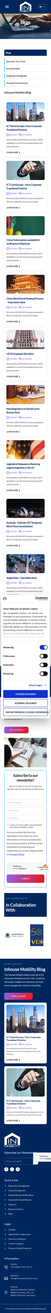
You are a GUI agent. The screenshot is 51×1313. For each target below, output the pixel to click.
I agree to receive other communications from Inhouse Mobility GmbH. (26, 826)
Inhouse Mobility (13, 68)
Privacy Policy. (17, 854)
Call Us (14, 1264)
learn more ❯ (13, 152)
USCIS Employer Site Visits (20, 353)
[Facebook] (6, 1169)
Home (21, 29)
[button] (42, 6)
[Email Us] (6, 1278)
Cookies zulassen (25, 694)
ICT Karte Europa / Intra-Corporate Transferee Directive (23, 1038)
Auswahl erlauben (25, 703)
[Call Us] (6, 1267)
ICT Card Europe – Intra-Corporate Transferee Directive (23, 1102)
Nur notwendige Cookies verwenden (27, 712)
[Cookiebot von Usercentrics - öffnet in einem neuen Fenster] (36, 599)
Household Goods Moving (16, 83)
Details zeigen (35, 685)
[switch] (44, 656)
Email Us (14, 1275)
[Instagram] (12, 1169)
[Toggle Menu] (7, 7)
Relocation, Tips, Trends (15, 61)
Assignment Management (16, 76)
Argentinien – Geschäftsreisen (21, 577)
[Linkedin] (18, 1169)
